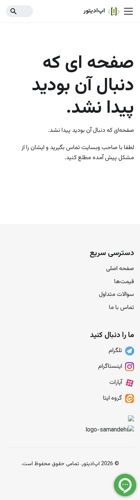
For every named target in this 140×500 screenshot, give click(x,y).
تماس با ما (121, 307)
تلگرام (115, 350)
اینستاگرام (110, 366)
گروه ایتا (112, 398)
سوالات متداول (116, 294)
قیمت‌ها (124, 282)
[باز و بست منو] (128, 11)
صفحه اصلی (120, 268)
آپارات (115, 382)
